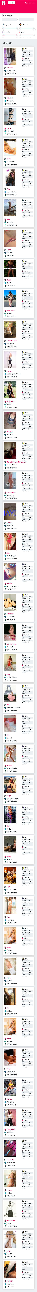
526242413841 (12, 104)
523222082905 (12, 225)
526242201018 (12, 559)
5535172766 (11, 1135)
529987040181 (12, 73)
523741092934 (12, 1014)
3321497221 (11, 1196)
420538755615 (12, 164)
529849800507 (12, 255)
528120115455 (12, 437)
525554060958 (12, 377)
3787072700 (11, 619)
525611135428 (12, 346)
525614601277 (12, 528)
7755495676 (11, 1165)
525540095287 (12, 650)
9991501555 (11, 1287)
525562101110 (12, 407)
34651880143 (11, 286)
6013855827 (11, 589)
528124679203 (12, 498)
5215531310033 (12, 1226)
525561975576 (12, 195)
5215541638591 (12, 134)
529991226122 (12, 316)
